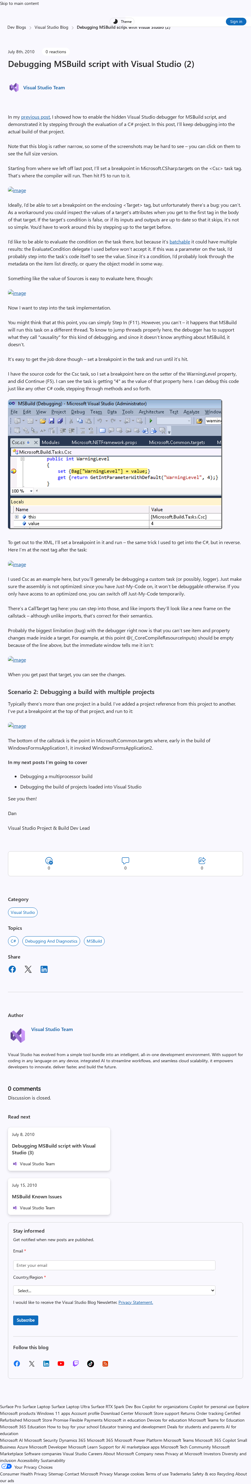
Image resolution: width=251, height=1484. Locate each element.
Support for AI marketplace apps (129, 1447)
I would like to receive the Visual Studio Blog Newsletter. (83, 1302)
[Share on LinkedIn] (44, 970)
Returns (188, 1413)
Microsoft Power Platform (138, 1440)
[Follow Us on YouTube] (61, 1366)
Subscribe (26, 1320)
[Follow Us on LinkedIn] (46, 1366)
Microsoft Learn (83, 1447)
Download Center (117, 1413)
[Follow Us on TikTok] (90, 1366)
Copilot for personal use (211, 1406)
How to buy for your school (73, 1427)
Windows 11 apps (53, 1413)
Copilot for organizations (165, 1406)
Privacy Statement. (135, 1302)
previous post (35, 116)
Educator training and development (133, 1427)
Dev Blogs (16, 27)
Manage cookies (129, 1474)
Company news (149, 1453)
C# (13, 941)
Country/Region (29, 1277)
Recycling (225, 1474)
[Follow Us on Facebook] (17, 1366)
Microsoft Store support (157, 1413)
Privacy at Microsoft (183, 1453)
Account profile (85, 1413)
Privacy (106, 1474)
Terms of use (157, 1474)
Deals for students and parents (196, 1427)
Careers (95, 1453)
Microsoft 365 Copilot (215, 1440)
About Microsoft (118, 1453)
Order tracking (209, 1413)
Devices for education (167, 1420)
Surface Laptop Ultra (70, 1406)
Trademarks (180, 1474)
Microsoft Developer (48, 1447)
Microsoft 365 (100, 1440)
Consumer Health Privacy (23, 1474)
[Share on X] (28, 970)
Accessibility (28, 1460)
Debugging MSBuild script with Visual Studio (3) (54, 1149)
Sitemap (55, 1474)
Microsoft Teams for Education (216, 1420)
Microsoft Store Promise (45, 1420)
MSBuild (94, 941)
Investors (212, 1453)
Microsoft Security (41, 1440)
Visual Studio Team (44, 87)
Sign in (236, 21)
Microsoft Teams (178, 1440)
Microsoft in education (125, 1420)
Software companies (43, 1453)
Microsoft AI (11, 1440)
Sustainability (53, 1460)
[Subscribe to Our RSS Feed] (105, 1366)
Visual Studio (23, 912)
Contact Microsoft (81, 1474)
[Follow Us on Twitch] (76, 1366)
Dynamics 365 (72, 1440)
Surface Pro (10, 1406)
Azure (22, 1447)
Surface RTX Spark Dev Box (116, 1406)
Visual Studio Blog (51, 27)
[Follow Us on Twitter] (31, 1366)
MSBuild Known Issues (37, 1196)
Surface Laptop (36, 1406)
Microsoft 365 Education (23, 1427)
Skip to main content (19, 3)
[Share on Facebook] (12, 970)
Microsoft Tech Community (186, 1447)
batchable (180, 241)
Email (19, 1251)
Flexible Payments (86, 1420)
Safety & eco (204, 1474)
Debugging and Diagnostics (51, 941)
